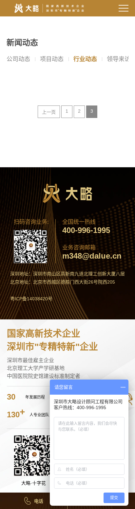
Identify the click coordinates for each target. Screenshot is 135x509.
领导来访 (118, 59)
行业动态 (85, 59)
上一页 (49, 112)
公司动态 (18, 59)
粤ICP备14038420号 (31, 298)
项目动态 (52, 59)
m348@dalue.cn (92, 256)
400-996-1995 (86, 230)
